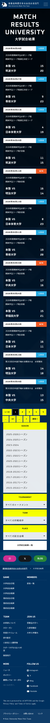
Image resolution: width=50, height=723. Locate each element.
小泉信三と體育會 (10, 643)
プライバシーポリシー (11, 713)
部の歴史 (7, 638)
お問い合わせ (28, 713)
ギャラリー (7, 675)
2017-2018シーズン (16, 477)
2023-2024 (12, 445)
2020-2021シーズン (16, 461)
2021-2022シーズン (16, 456)
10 (12, 419)
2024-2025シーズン (16, 440)
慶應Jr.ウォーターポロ (12, 680)
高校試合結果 (8, 603)
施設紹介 (7, 656)
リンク (40, 713)
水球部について (9, 623)
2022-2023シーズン (16, 450)
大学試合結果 (8, 588)
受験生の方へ (32, 623)
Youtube (33, 691)
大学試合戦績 (8, 593)
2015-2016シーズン (16, 488)
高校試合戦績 (8, 608)
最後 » (35, 419)
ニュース (6, 670)
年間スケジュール (10, 633)
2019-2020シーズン (16, 466)
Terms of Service (24, 703)
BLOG (40, 559)
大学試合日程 (8, 584)
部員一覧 (30, 584)
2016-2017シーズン (16, 483)
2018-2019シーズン (16, 472)
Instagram (33, 670)
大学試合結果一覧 (25, 545)
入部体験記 (31, 628)
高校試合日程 (8, 598)
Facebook (34, 686)
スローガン (7, 628)
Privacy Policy (8, 703)
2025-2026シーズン (16, 434)
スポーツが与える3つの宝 (12, 649)
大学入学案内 (32, 633)
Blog (31, 681)
